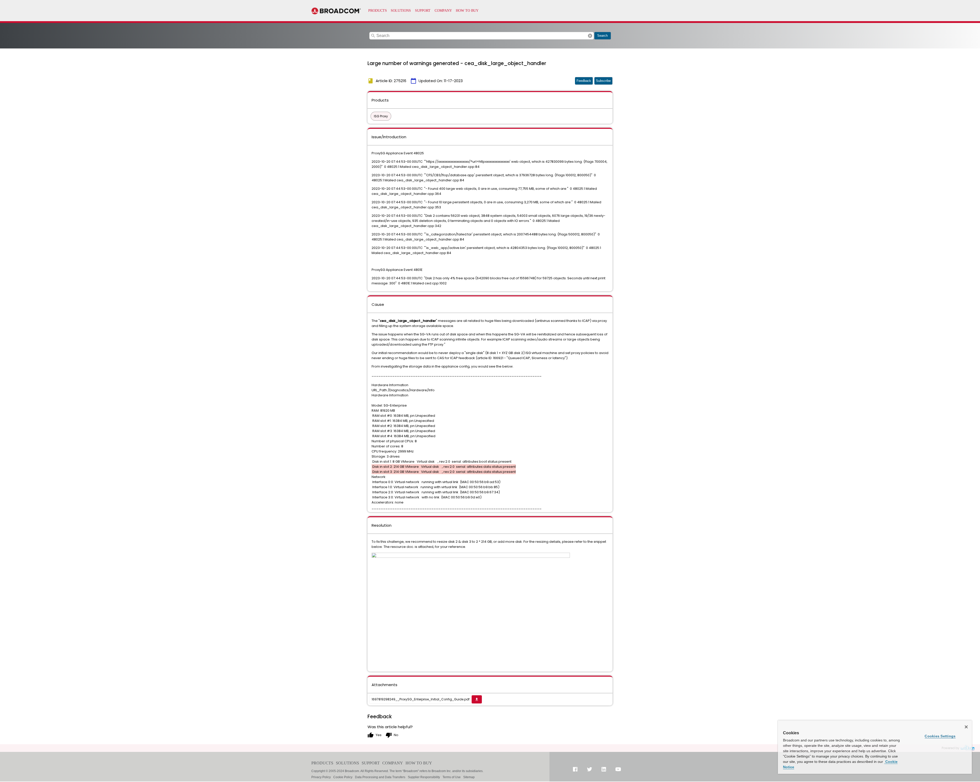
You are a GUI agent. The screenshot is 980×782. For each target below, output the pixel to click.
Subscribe (603, 81)
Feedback (584, 81)
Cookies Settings (940, 736)
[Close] (966, 726)
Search (602, 35)
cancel (590, 35)
